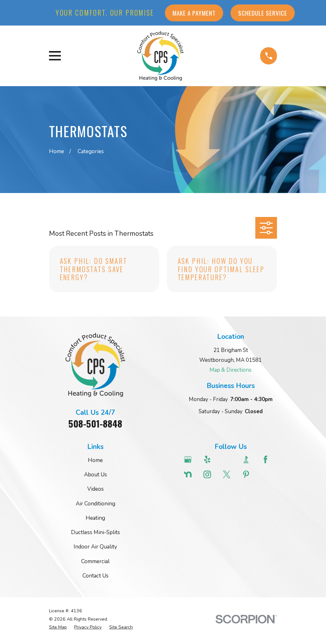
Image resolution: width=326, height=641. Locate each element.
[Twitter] (229, 474)
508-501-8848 (95, 423)
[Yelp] (209, 459)
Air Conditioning (95, 503)
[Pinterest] (248, 474)
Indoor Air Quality (95, 546)
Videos (95, 489)
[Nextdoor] (190, 474)
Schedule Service (262, 13)
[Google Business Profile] (190, 459)
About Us (95, 474)
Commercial (95, 561)
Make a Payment (194, 13)
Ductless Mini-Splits (95, 532)
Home (95, 460)
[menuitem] (58, 627)
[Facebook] (268, 459)
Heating (95, 518)
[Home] (160, 55)
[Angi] (229, 459)
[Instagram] (209, 474)
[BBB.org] (248, 459)
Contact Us (95, 575)
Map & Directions (230, 370)
